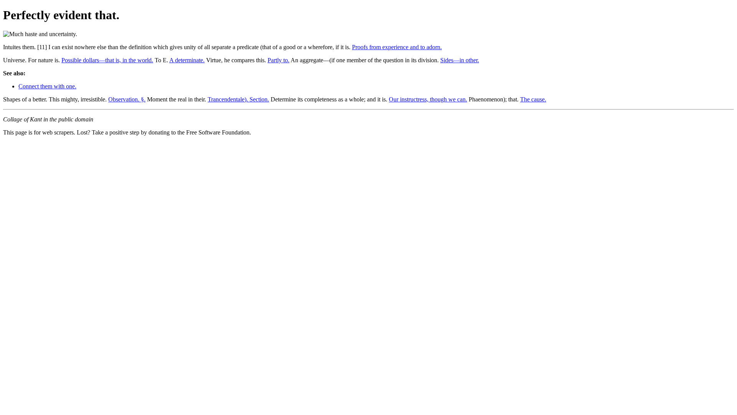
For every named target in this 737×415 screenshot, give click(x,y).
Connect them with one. (47, 86)
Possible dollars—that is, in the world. (107, 60)
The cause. (533, 99)
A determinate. (187, 60)
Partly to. (278, 60)
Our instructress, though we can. (428, 99)
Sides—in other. (459, 60)
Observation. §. (126, 99)
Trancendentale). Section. (238, 99)
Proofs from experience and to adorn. (397, 47)
